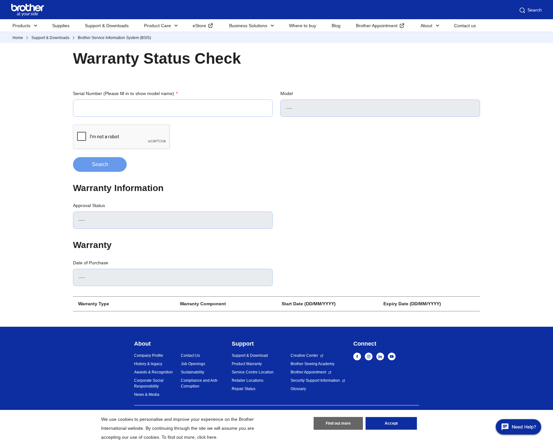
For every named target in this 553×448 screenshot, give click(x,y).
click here (206, 437)
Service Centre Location (253, 372)
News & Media (146, 394)
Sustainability (192, 372)
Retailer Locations (247, 380)
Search (534, 9)
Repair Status (243, 389)
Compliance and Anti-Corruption (199, 383)
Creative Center (304, 355)
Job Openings (193, 364)
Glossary (298, 389)
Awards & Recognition (153, 372)
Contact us (465, 25)
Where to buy (302, 25)
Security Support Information (315, 380)
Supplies (60, 25)
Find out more (338, 423)
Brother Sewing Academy (312, 364)
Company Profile (148, 355)
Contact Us (190, 355)
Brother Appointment (376, 25)
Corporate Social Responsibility (149, 383)
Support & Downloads (107, 25)
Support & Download (250, 355)
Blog (336, 25)
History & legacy (148, 364)
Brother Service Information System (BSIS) (114, 38)
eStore (199, 25)
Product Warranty (247, 364)
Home (17, 38)
